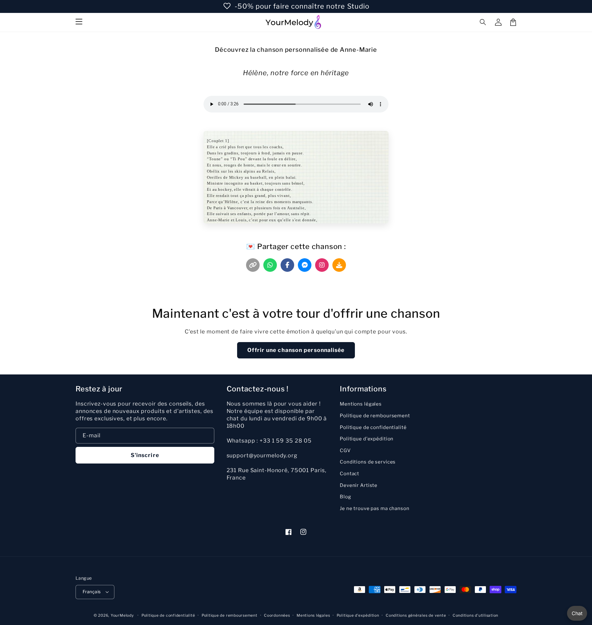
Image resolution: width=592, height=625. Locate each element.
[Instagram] (322, 265)
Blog (345, 497)
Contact (349, 473)
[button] (483, 22)
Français (92, 591)
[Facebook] (287, 265)
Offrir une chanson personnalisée (295, 350)
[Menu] (79, 22)
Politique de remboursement (375, 416)
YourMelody (122, 615)
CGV (345, 450)
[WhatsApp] (270, 265)
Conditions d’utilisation (475, 615)
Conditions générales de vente (416, 615)
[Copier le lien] (253, 265)
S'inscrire (145, 455)
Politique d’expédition (358, 615)
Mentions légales (361, 404)
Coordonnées (277, 615)
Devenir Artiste (358, 485)
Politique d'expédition (366, 439)
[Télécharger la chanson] (339, 265)
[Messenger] (304, 265)
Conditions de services (368, 462)
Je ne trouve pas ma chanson (374, 508)
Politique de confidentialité (373, 427)
